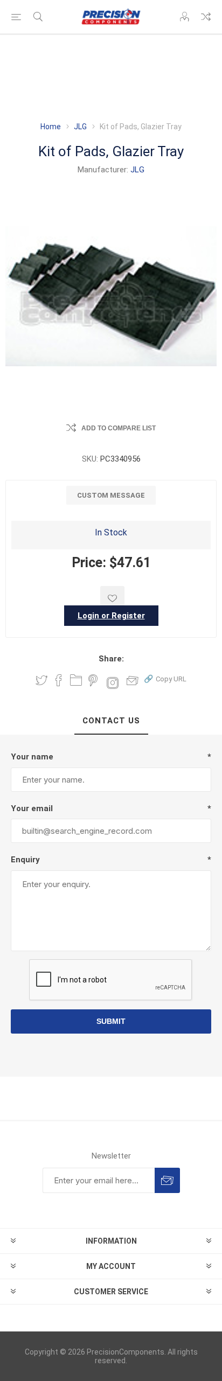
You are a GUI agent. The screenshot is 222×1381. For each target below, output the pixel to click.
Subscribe (167, 1180)
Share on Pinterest (93, 680)
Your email (32, 808)
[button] (165, 678)
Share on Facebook (59, 680)
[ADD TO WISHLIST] (112, 598)
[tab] (111, 721)
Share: (111, 659)
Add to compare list (118, 428)
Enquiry (25, 859)
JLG (137, 170)
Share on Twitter (41, 680)
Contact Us (111, 721)
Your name (32, 757)
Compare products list (206, 16)
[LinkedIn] (76, 680)
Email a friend (132, 680)
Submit (111, 1021)
